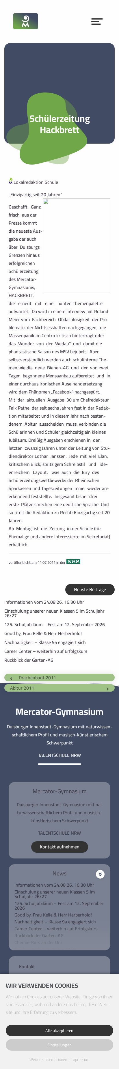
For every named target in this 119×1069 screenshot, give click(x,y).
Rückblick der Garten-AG (28, 660)
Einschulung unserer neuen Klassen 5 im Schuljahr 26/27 (54, 613)
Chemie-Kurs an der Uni (38, 942)
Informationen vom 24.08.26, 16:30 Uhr (44, 602)
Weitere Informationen (48, 1059)
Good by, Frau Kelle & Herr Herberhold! (43, 633)
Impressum (80, 1059)
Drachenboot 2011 (37, 677)
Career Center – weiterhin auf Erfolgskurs (45, 651)
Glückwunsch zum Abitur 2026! (45, 949)
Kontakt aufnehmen (59, 846)
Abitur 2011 (22, 688)
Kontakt (27, 966)
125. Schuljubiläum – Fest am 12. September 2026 (54, 624)
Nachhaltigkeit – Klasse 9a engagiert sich (45, 642)
